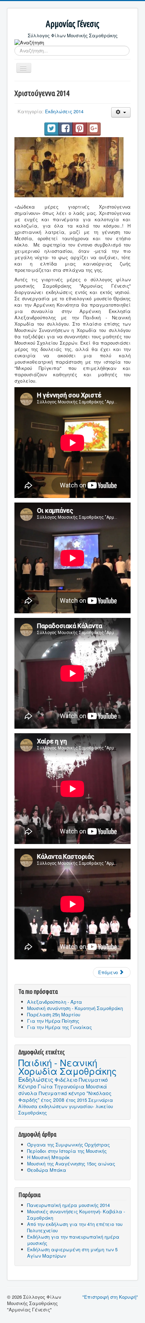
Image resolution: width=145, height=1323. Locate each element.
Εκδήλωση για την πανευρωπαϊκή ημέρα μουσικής (73, 1239)
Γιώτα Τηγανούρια (61, 1086)
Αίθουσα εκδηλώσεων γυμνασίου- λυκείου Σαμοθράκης (65, 1109)
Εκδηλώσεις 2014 (64, 111)
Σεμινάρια (100, 1100)
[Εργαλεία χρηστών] (121, 112)
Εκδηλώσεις (35, 1079)
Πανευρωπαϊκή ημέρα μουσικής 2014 (68, 1205)
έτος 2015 (76, 1100)
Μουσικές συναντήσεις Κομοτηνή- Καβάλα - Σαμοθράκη (76, 1214)
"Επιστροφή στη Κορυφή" (110, 1296)
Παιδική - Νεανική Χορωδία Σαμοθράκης (67, 1066)
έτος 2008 (52, 1099)
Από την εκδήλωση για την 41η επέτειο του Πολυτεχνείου (74, 1227)
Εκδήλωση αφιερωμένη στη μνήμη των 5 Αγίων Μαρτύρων (72, 1252)
